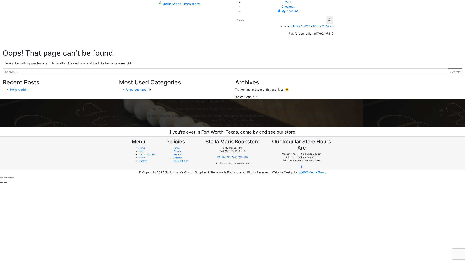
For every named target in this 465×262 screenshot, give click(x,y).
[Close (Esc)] (12, 177)
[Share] (9, 177)
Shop (299, 43)
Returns (177, 154)
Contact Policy (181, 161)
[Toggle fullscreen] (5, 177)
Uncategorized (136, 89)
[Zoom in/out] (1, 177)
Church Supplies (281, 43)
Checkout (288, 6)
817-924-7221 (300, 26)
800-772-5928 (323, 26)
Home (263, 43)
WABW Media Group (312, 172)
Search (455, 72)
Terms (176, 147)
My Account (289, 11)
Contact (143, 161)
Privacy (177, 151)
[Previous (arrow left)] (1, 182)
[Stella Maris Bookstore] (179, 4)
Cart (288, 2)
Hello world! (18, 89)
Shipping (323, 43)
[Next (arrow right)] (5, 182)
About (310, 43)
